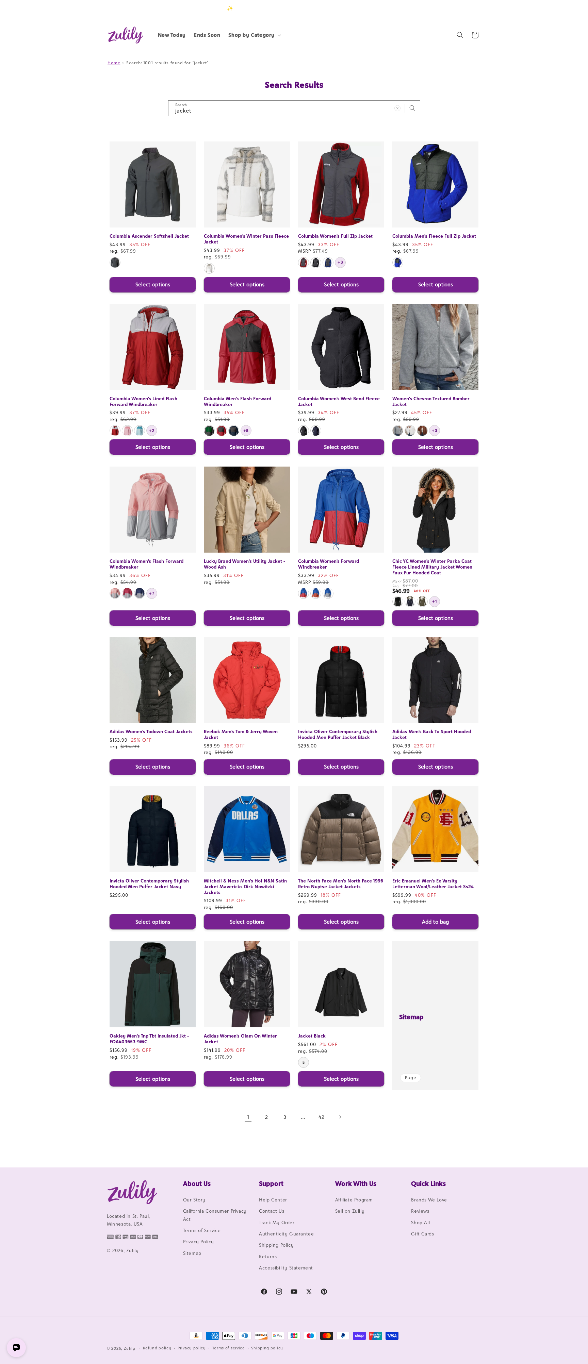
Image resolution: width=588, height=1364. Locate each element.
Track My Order (276, 1222)
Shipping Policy (276, 1245)
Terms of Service (202, 1230)
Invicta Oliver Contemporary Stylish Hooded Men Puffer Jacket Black (337, 734)
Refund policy (157, 1348)
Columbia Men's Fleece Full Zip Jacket (434, 236)
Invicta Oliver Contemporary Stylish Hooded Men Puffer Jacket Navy (149, 883)
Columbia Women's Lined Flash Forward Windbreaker (143, 401)
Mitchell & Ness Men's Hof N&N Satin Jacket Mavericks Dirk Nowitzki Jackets (245, 886)
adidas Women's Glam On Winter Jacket (240, 1038)
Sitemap (411, 1016)
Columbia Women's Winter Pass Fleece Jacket (246, 239)
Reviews (420, 1211)
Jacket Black (312, 1036)
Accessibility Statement (286, 1267)
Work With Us (355, 1183)
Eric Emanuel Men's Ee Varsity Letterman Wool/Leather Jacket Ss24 (433, 883)
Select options (152, 284)
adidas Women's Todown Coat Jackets (151, 731)
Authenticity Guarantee (286, 1233)
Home (114, 62)
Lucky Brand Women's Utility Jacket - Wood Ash (244, 564)
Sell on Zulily (349, 1211)
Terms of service (228, 1348)
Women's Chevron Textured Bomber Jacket (431, 401)
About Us (197, 1183)
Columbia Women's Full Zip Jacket (335, 236)
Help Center (273, 1199)
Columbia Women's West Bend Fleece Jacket (339, 401)
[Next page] (339, 1116)
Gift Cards (422, 1233)
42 (321, 1117)
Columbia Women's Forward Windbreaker (328, 564)
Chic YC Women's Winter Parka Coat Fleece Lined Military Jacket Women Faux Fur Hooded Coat (432, 566)
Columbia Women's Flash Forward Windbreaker (146, 564)
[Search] (412, 108)
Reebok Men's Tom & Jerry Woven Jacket (241, 734)
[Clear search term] (397, 108)
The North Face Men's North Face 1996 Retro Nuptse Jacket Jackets (340, 883)
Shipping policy (267, 1348)
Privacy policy (192, 1348)
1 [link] (248, 1116)
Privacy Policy (198, 1241)
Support (271, 1183)
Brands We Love (429, 1199)
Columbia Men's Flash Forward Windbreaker (237, 401)
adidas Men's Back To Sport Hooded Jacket (431, 734)
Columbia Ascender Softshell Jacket (149, 236)
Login (449, 8)
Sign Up (470, 8)
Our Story (194, 1199)
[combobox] (294, 108)
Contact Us (271, 1211)
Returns (268, 1256)
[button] (254, 35)
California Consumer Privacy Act (215, 1215)
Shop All (420, 1222)
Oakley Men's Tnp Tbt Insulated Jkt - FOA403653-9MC (149, 1038)
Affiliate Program (354, 1199)
